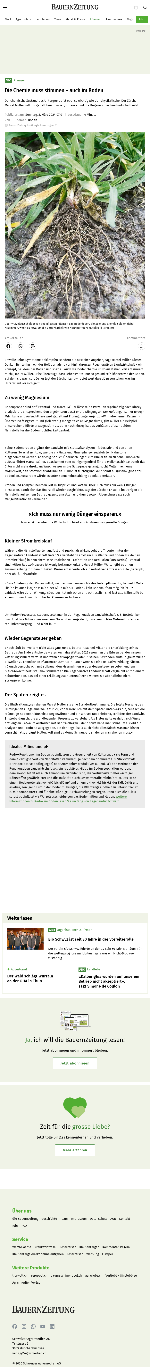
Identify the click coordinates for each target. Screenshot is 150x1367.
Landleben (43, 19)
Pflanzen (95, 19)
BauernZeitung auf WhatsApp (33, 1326)
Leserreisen (68, 1247)
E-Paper (137, 7)
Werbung (92, 1254)
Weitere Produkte (30, 1268)
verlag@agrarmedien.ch (29, 1353)
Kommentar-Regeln (116, 1247)
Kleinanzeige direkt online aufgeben (38, 1254)
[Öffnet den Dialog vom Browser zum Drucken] (32, 346)
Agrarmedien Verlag (26, 1282)
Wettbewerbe (21, 1247)
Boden (32, 120)
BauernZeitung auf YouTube (42, 1326)
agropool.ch (39, 1275)
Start (8, 19)
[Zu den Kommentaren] (141, 346)
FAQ (24, 1226)
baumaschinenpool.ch (66, 1275)
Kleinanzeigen (89, 1247)
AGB (113, 1219)
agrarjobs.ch (93, 1275)
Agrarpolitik (23, 19)
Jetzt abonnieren (75, 1063)
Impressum (79, 1219)
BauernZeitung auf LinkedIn (52, 1326)
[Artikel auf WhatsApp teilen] (20, 346)
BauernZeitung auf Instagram (24, 1326)
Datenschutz (98, 1219)
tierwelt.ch (20, 1275)
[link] (95, 939)
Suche (146, 7)
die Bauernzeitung (25, 1219)
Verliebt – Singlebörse (121, 1275)
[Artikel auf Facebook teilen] (8, 346)
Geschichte (49, 1219)
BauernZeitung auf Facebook (14, 1326)
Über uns (22, 1211)
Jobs (15, 1226)
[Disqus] (75, 860)
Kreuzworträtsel (46, 1247)
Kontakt (124, 1219)
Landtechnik (114, 19)
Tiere (57, 19)
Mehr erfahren (75, 1150)
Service (20, 1239)
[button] (5, 7)
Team (64, 1219)
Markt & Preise (75, 19)
